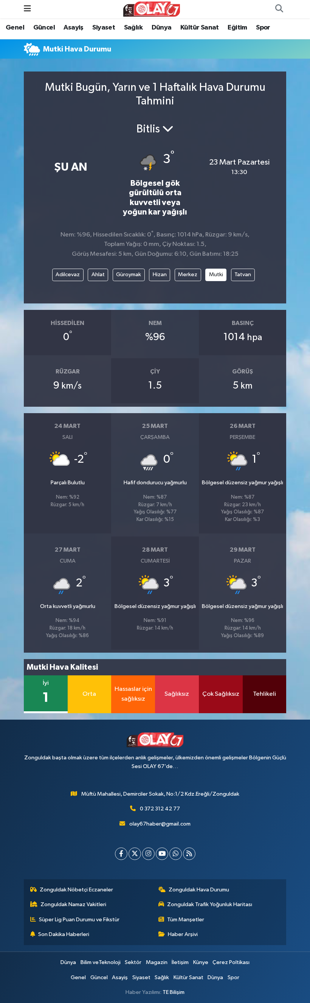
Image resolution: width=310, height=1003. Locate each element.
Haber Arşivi (183, 934)
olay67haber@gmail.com (160, 824)
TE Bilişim (173, 992)
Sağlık (133, 27)
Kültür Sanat (199, 27)
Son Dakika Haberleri (63, 934)
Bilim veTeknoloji (101, 962)
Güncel (44, 27)
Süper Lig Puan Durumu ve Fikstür (79, 919)
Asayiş (73, 27)
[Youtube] (162, 853)
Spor (263, 27)
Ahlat (98, 274)
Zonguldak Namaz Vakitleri (73, 904)
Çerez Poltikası (231, 962)
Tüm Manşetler (185, 919)
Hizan (160, 274)
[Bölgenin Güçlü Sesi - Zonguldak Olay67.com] (151, 9)
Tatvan (242, 274)
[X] (135, 853)
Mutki (216, 274)
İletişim (180, 962)
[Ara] (279, 9)
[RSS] (189, 853)
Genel (15, 27)
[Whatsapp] (175, 853)
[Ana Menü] (27, 9)
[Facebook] (121, 853)
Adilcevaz (68, 274)
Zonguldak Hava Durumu (199, 890)
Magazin (156, 962)
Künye (200, 962)
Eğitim (237, 27)
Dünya (162, 27)
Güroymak (128, 274)
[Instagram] (148, 853)
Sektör (133, 962)
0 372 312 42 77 (160, 809)
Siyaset (103, 27)
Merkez (187, 274)
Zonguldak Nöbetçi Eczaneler (76, 890)
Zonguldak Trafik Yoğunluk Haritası (209, 904)
